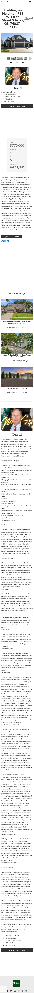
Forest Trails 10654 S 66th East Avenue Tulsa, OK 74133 (17, 356)
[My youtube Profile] (22, 991)
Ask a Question (17, 106)
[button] (30, 43)
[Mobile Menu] (30, 2)
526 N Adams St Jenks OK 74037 (17, 389)
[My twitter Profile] (11, 991)
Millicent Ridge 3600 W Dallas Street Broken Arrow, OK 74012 (17, 322)
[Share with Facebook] (2, 241)
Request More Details (12, 237)
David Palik (5, 2)
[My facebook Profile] (7, 991)
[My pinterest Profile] (19, 991)
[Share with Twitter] (5, 241)
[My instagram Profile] (26, 991)
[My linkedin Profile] (15, 991)
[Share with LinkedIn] (8, 241)
